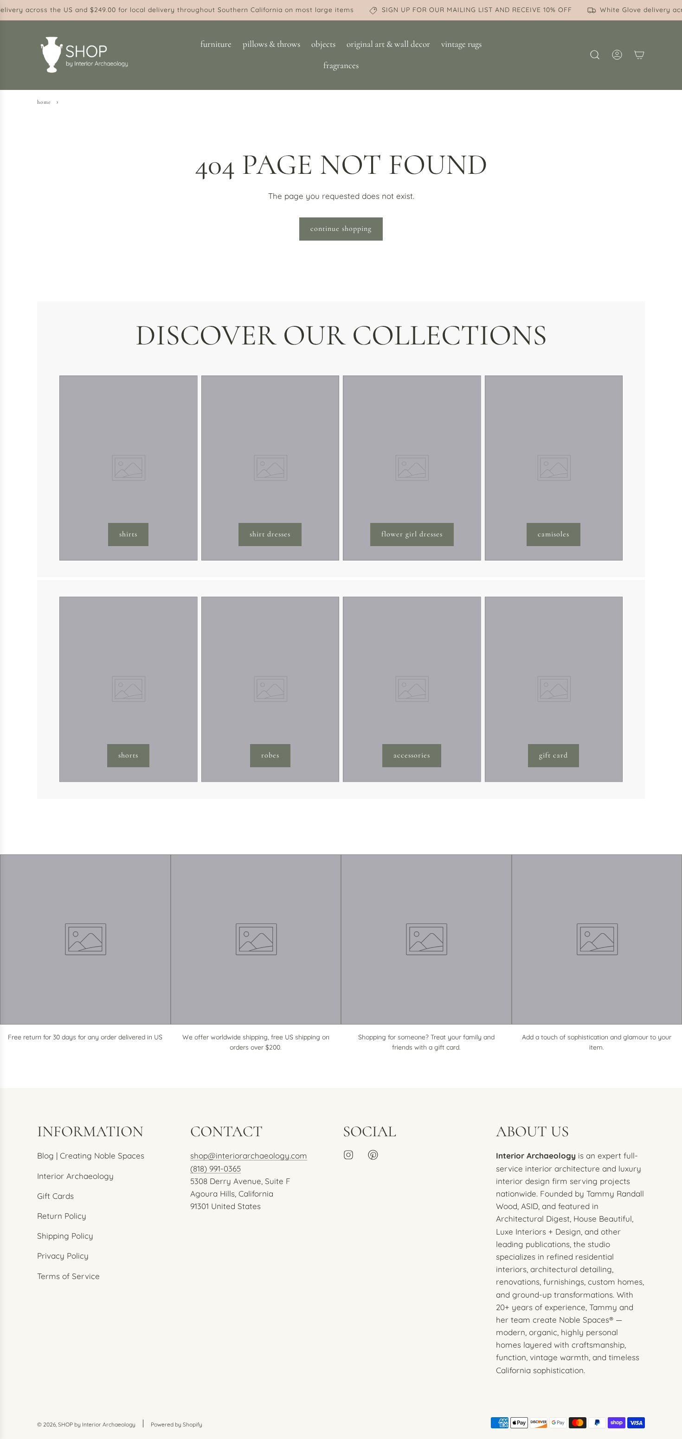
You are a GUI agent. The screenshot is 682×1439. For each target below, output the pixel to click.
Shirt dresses (270, 534)
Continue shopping (341, 228)
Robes (270, 755)
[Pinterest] (373, 1155)
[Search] (595, 55)
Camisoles (553, 534)
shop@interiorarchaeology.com (248, 1155)
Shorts (128, 755)
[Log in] (617, 55)
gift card (553, 755)
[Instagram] (348, 1155)
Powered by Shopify (176, 1424)
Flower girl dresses (412, 534)
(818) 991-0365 (215, 1168)
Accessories (411, 755)
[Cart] (639, 55)
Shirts (128, 534)
